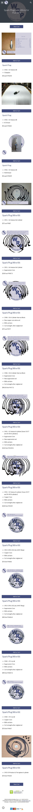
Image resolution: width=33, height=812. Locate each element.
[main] (16, 11)
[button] (2, 2)
